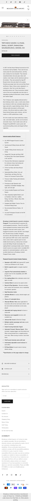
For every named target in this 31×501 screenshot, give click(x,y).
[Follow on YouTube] (20, 2)
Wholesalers (5, 428)
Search (3, 411)
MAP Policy (5, 425)
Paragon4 (5, 40)
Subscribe (7, 401)
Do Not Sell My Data (7, 430)
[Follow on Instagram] (15, 2)
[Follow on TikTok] (24, 2)
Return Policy (5, 422)
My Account (5, 416)
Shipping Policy (6, 419)
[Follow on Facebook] (6, 2)
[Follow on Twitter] (11, 2)
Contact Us (5, 413)
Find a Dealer (15, 55)
